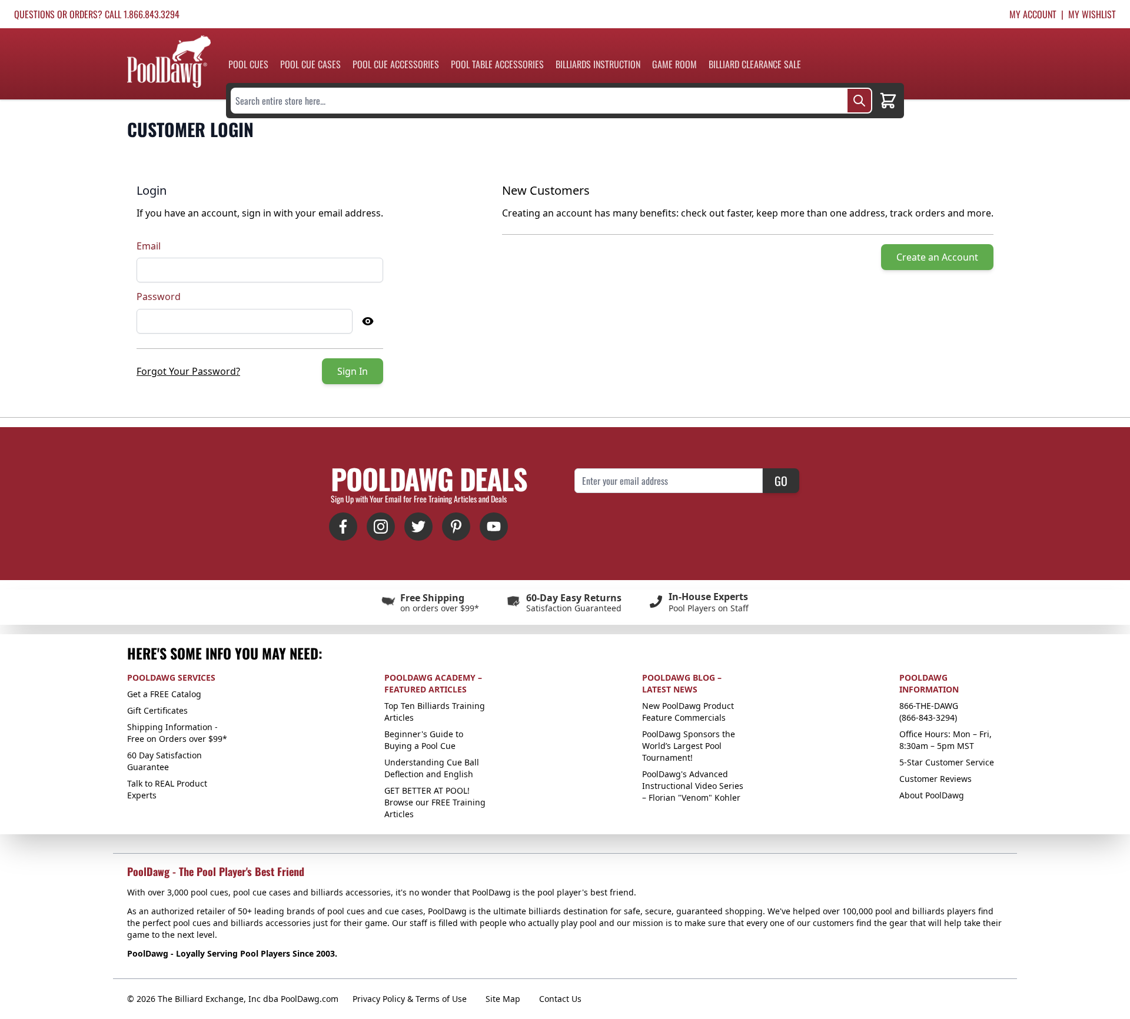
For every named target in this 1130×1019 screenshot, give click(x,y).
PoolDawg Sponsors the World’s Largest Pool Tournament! (688, 745)
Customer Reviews (935, 778)
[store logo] (169, 61)
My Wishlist (1092, 14)
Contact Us (560, 998)
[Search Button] (859, 101)
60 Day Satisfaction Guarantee (164, 761)
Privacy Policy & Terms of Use (410, 998)
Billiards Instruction (598, 64)
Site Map (503, 998)
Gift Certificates (157, 710)
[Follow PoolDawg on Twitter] (418, 526)
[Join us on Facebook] (343, 526)
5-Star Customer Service (946, 762)
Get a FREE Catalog (164, 694)
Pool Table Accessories (497, 64)
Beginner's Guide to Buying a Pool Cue (423, 739)
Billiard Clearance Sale (755, 64)
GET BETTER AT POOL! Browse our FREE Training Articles (435, 802)
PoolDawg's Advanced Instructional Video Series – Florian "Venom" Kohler (692, 785)
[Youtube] (494, 526)
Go (781, 480)
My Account (1032, 14)
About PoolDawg (931, 795)
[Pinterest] (456, 526)
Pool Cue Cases (310, 64)
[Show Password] (368, 321)
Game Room (674, 64)
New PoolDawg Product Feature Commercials (688, 711)
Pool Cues (248, 64)
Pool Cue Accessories (396, 64)
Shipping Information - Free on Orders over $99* (177, 732)
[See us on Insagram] (381, 526)
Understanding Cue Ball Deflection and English (431, 768)
